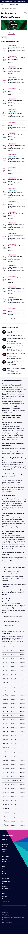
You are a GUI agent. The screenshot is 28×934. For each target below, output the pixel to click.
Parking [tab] (11, 33)
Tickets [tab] (4, 33)
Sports (7, 8)
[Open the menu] (2, 4)
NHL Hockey (13, 8)
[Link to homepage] (14, 4)
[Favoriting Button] (25, 13)
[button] (4, 37)
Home (2, 8)
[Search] (24, 4)
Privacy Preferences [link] (6, 922)
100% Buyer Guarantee (16, 1)
